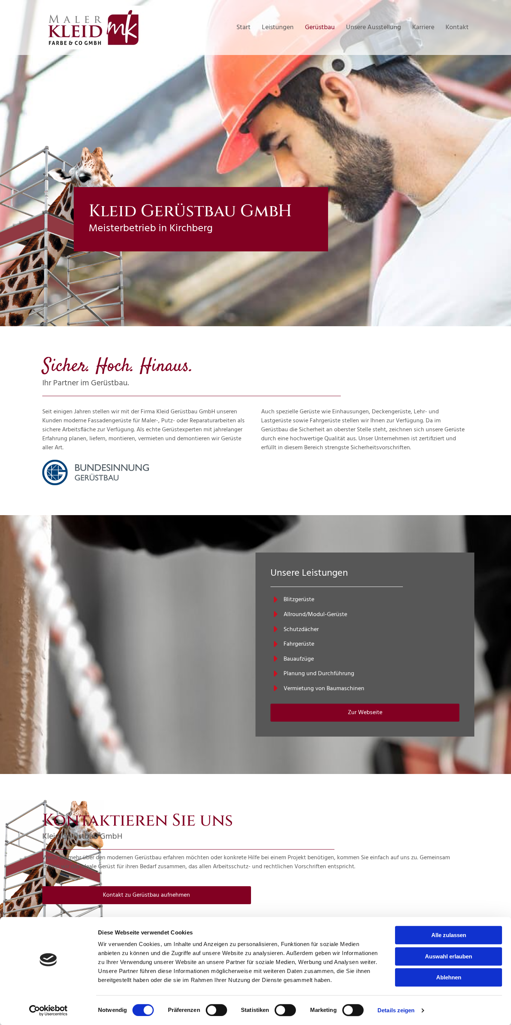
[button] (364, 713)
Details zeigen (395, 1010)
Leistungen (278, 27)
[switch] (216, 1010)
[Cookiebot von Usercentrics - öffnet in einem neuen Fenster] (48, 1010)
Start (243, 27)
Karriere (423, 27)
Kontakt (457, 27)
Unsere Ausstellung (373, 27)
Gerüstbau (320, 27)
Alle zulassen (448, 935)
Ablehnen (448, 977)
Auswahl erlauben (448, 956)
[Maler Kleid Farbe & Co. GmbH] (109, 27)
